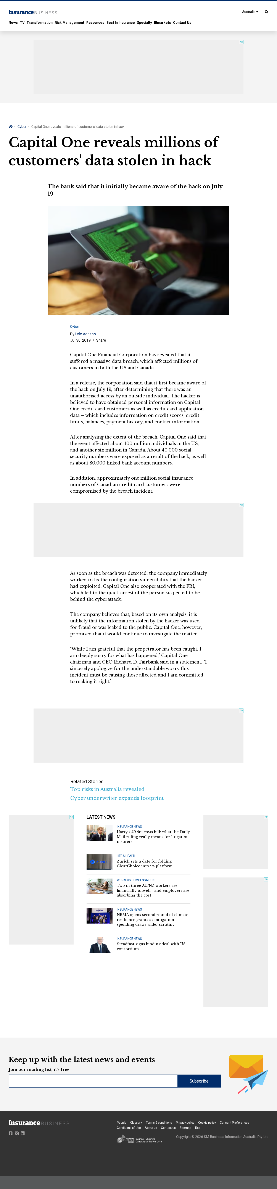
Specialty (144, 23)
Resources (95, 23)
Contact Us (182, 23)
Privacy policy (185, 1122)
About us (151, 1128)
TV (22, 23)
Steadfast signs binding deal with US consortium (151, 946)
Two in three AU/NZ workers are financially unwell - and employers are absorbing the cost (153, 890)
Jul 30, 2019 (80, 340)
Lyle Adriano (85, 334)
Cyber (22, 127)
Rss (197, 1128)
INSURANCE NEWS (129, 826)
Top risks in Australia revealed (107, 789)
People (121, 1122)
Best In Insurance (120, 23)
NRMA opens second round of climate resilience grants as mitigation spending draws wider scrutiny (152, 920)
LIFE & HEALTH (126, 856)
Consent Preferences (234, 1122)
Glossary (136, 1122)
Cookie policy (207, 1122)
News (13, 23)
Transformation (40, 23)
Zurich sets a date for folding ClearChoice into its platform (144, 863)
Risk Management (69, 23)
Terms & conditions (159, 1122)
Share (101, 340)
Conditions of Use (129, 1128)
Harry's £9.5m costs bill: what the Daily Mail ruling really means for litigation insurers (153, 837)
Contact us (168, 1128)
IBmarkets (162, 23)
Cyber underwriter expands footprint (117, 798)
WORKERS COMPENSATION (136, 880)
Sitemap (185, 1128)
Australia (249, 12)
